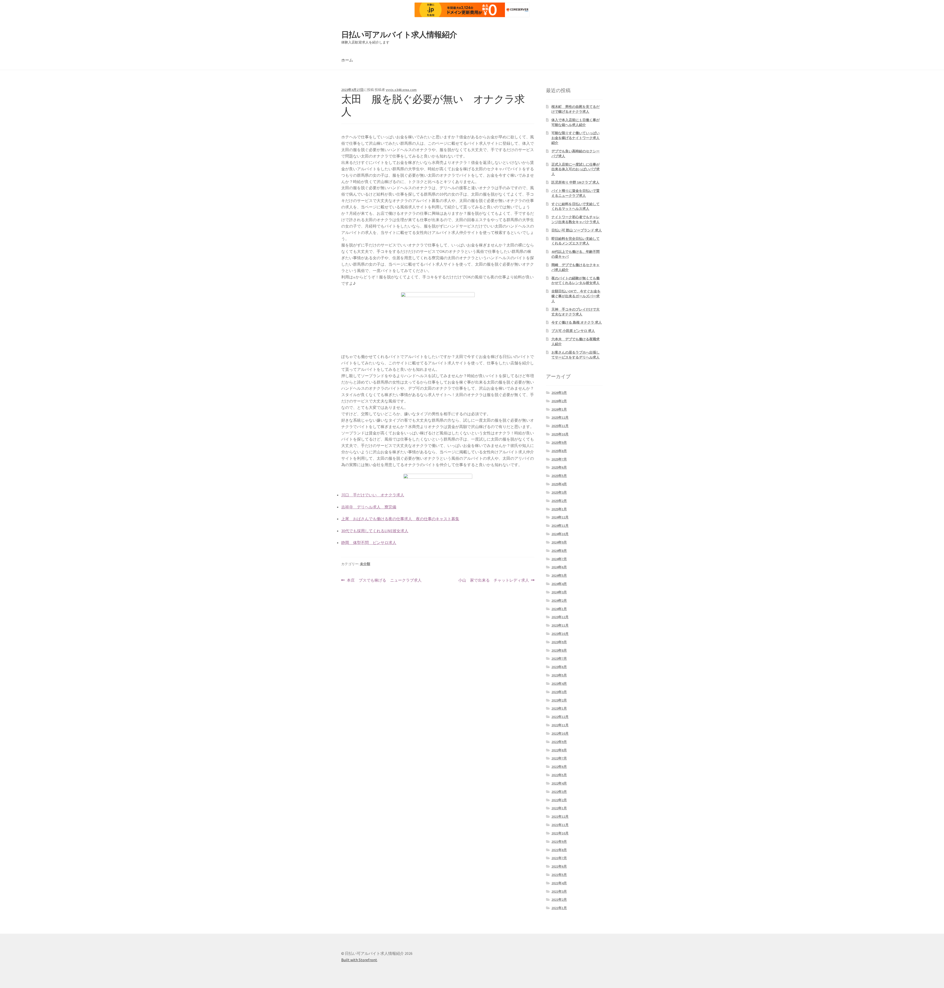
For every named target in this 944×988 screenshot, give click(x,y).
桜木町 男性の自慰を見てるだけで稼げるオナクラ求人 (575, 109)
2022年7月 (559, 758)
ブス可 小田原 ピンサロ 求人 (573, 331)
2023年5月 (559, 675)
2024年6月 (559, 567)
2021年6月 (559, 866)
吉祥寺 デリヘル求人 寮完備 (368, 506)
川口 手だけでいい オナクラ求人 (372, 494)
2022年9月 (559, 742)
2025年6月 (559, 467)
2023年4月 (559, 683)
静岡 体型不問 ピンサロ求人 (368, 542)
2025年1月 (559, 509)
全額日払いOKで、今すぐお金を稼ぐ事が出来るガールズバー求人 (576, 296)
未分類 (365, 564)
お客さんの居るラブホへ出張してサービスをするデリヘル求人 (575, 354)
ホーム (347, 59)
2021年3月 (559, 891)
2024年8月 (559, 550)
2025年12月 (560, 417)
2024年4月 (559, 584)
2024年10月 (560, 534)
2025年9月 (559, 442)
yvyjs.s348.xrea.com (401, 89)
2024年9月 (559, 542)
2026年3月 (559, 392)
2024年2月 (559, 600)
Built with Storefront (359, 959)
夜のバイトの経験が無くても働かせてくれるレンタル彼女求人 (575, 280)
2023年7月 (559, 658)
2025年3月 (559, 492)
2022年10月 (560, 733)
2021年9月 (559, 841)
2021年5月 (559, 875)
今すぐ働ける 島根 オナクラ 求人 (576, 322)
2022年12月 (560, 717)
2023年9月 (559, 642)
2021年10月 (560, 833)
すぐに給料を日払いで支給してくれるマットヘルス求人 (575, 206)
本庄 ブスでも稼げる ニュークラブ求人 (384, 580)
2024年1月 (559, 609)
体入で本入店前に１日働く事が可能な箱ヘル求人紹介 (575, 122)
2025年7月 (559, 459)
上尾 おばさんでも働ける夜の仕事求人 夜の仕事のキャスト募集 (400, 518)
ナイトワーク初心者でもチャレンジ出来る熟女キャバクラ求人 (575, 219)
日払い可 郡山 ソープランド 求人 (576, 230)
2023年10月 (560, 633)
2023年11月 (560, 625)
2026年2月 (559, 401)
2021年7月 (559, 858)
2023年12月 (560, 617)
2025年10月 (560, 434)
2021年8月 (559, 850)
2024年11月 (560, 525)
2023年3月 (559, 692)
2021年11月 (560, 825)
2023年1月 (559, 708)
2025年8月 (559, 451)
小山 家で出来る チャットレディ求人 (493, 580)
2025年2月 (559, 501)
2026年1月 (559, 409)
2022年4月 (559, 783)
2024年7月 (559, 559)
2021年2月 (559, 899)
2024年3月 (559, 592)
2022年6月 (559, 766)
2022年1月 (559, 808)
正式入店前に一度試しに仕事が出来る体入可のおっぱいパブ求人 (575, 169)
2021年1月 (559, 908)
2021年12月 (560, 816)
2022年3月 (559, 791)
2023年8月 (559, 650)
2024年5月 (559, 575)
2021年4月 (559, 883)
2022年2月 (559, 800)
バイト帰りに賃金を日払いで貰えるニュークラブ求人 (575, 193)
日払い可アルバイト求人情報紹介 (399, 35)
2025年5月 (559, 475)
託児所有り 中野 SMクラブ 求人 (575, 182)
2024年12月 (560, 517)
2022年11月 (560, 725)
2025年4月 (559, 484)
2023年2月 (559, 700)
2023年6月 (559, 667)
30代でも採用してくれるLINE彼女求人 (374, 530)
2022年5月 (559, 775)
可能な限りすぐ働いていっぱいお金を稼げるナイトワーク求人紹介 (575, 138)
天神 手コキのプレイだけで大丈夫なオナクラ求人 (575, 311)
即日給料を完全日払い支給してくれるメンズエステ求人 (575, 241)
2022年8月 (559, 750)
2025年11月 (560, 426)
